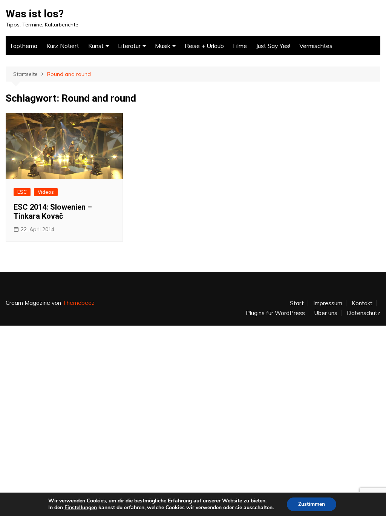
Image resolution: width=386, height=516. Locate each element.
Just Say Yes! (273, 45)
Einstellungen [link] (80, 507)
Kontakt (362, 303)
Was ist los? (35, 14)
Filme (240, 45)
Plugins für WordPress (275, 313)
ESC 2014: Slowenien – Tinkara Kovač (53, 211)
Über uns (325, 313)
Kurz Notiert (62, 45)
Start (297, 303)
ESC (22, 192)
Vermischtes (315, 45)
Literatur (129, 45)
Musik (162, 45)
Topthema (23, 45)
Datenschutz (363, 313)
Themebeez (79, 302)
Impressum (327, 303)
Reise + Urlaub (204, 45)
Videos (46, 192)
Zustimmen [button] (311, 504)
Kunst (96, 45)
